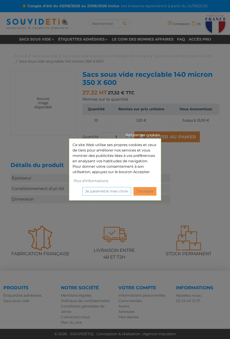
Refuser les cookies (143, 135)
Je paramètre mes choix (106, 191)
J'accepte (144, 191)
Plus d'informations (91, 181)
